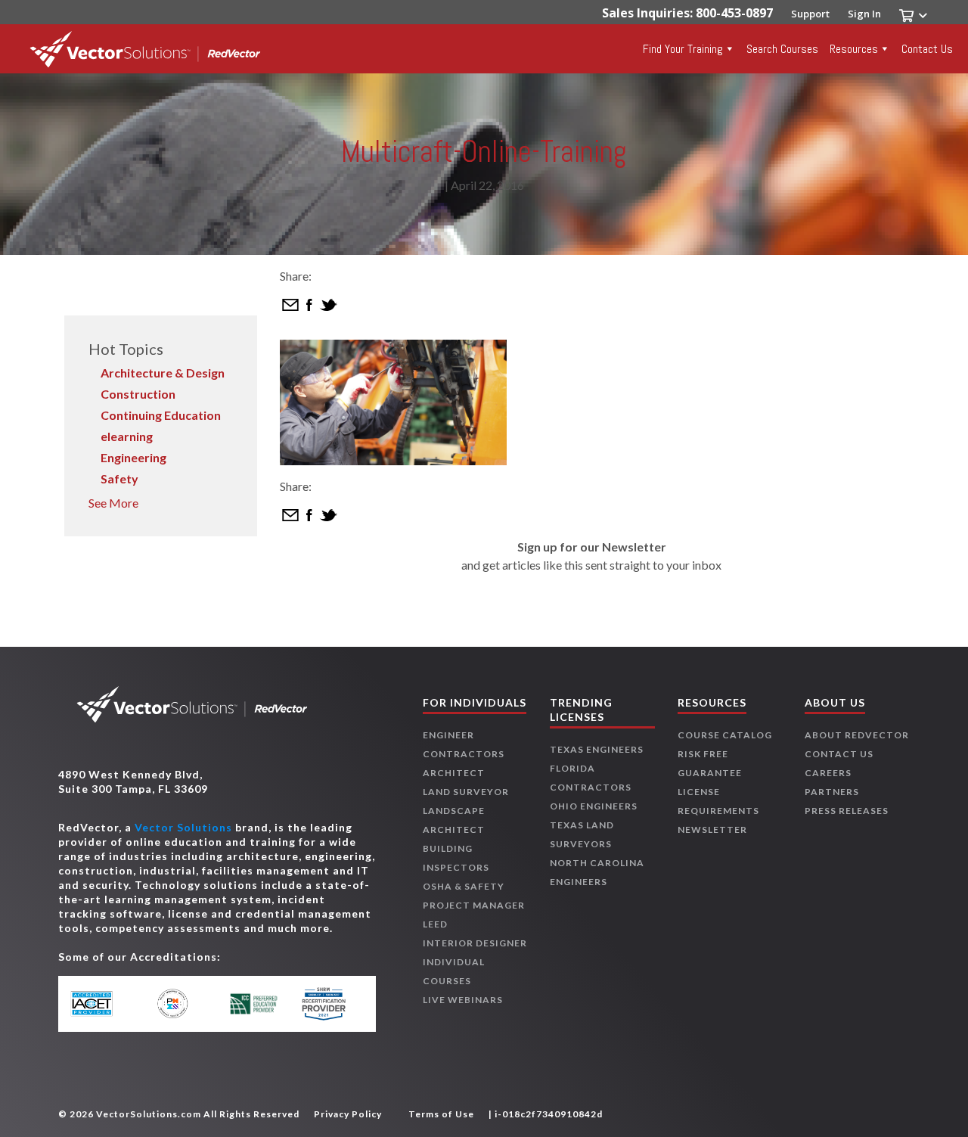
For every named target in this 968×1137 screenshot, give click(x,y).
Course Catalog (725, 735)
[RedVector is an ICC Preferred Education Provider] (253, 1004)
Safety (119, 478)
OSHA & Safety (463, 886)
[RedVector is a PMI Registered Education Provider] (179, 1003)
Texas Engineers (597, 749)
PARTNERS (832, 791)
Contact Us (927, 49)
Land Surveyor (466, 791)
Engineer (448, 735)
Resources (854, 49)
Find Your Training (683, 49)
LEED (435, 924)
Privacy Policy (348, 1114)
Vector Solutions (183, 827)
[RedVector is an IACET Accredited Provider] (106, 1003)
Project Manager (474, 905)
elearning (127, 436)
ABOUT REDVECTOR (857, 735)
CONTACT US (839, 754)
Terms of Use (441, 1114)
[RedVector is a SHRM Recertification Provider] (327, 1004)
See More (113, 502)
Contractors (463, 754)
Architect (454, 772)
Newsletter (712, 829)
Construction (138, 394)
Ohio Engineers (594, 806)
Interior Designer (475, 943)
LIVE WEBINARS (463, 999)
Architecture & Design (163, 372)
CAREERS (828, 772)
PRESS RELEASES (847, 810)
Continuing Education (161, 415)
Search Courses (782, 49)
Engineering (133, 457)
